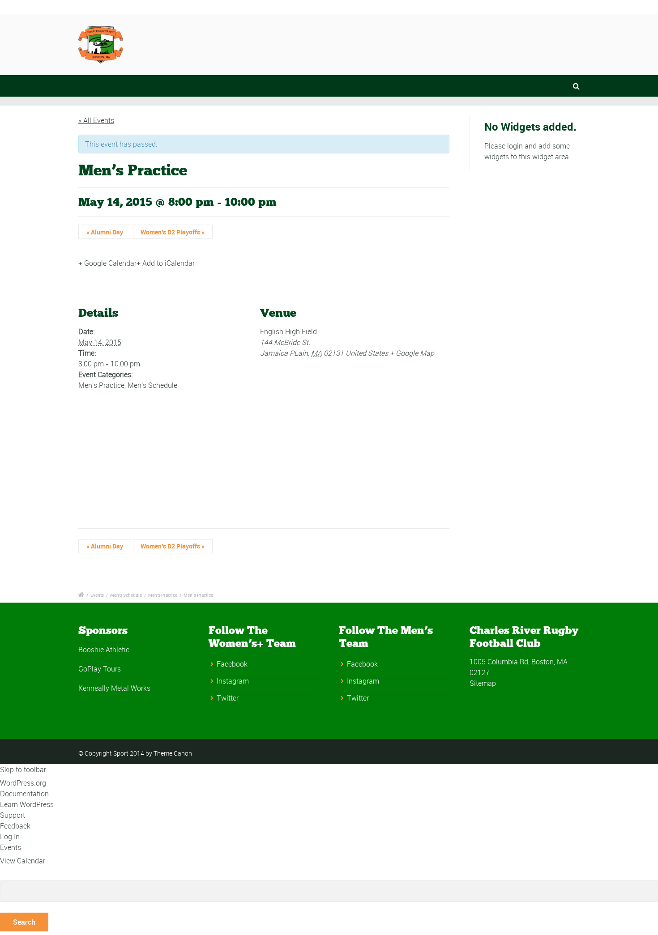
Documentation (24, 794)
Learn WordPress (27, 804)
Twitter (228, 698)
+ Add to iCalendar (166, 263)
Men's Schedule (152, 385)
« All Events (96, 120)
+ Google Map (412, 353)
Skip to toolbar (23, 769)
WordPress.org (23, 783)
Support (12, 815)
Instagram (233, 681)
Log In (10, 837)
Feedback (15, 826)
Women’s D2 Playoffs (173, 232)
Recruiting (579, 43)
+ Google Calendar (107, 263)
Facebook (232, 664)
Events (97, 595)
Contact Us (330, 43)
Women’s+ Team (512, 43)
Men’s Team (443, 43)
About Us (386, 43)
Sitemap (483, 683)
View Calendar (22, 861)
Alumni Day (104, 232)
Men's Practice (101, 385)
